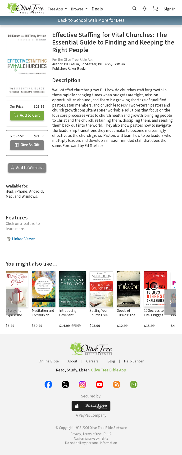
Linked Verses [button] (24, 239)
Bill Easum (71, 64)
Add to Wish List (29, 168)
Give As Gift (30, 145)
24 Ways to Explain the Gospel (14, 315)
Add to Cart (29, 115)
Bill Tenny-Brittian (111, 64)
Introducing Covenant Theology (68, 315)
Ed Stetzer (88, 64)
